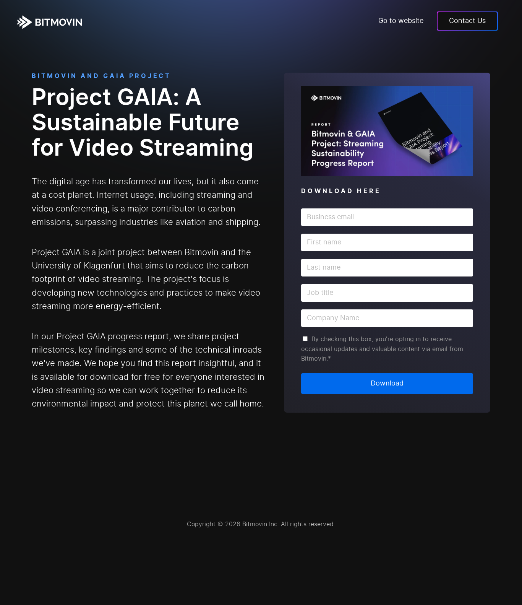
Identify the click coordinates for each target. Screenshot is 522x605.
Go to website (400, 21)
